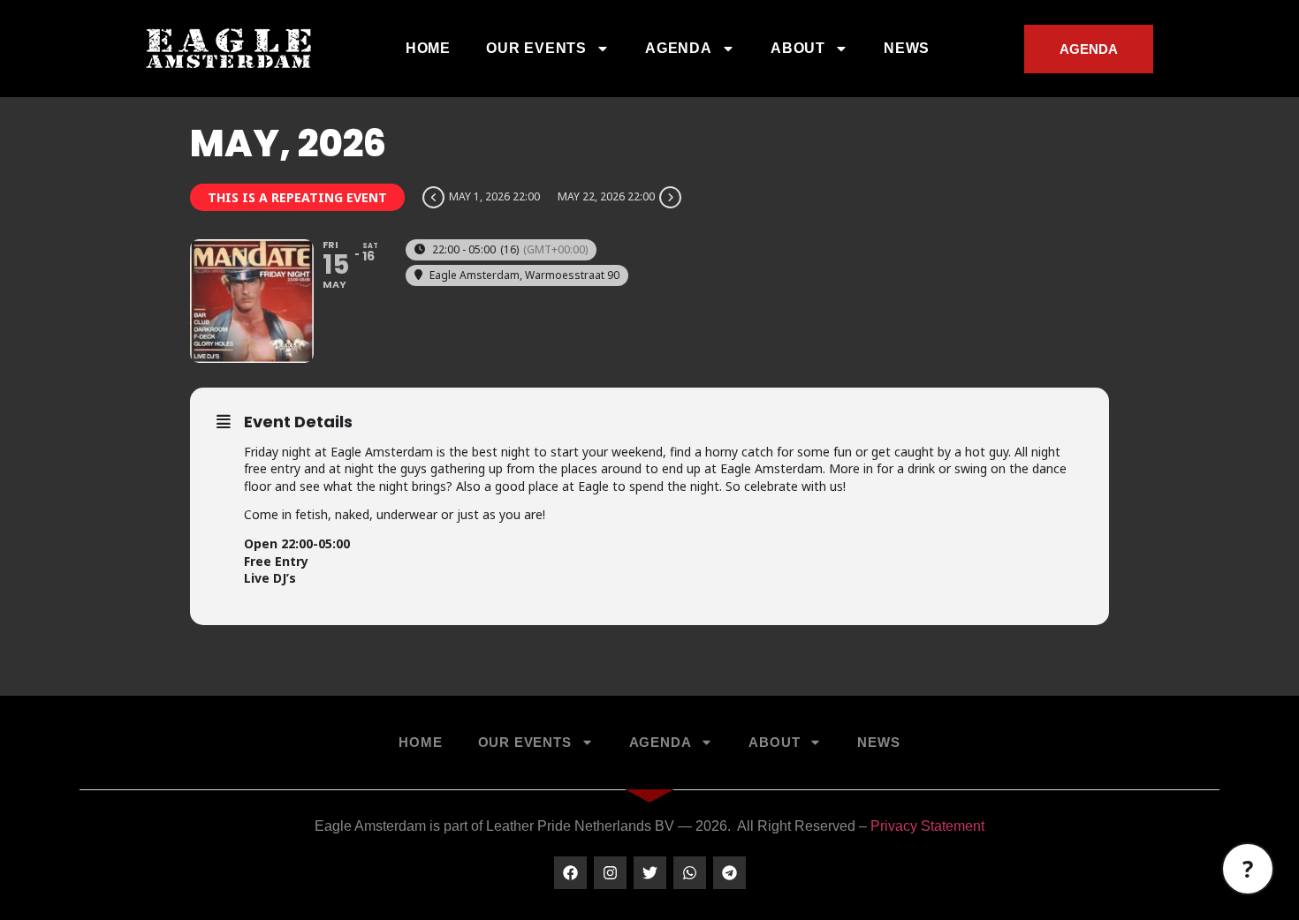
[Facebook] (570, 872)
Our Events (536, 48)
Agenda (678, 48)
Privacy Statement (927, 825)
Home (428, 48)
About (798, 48)
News (907, 48)
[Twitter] (650, 872)
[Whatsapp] (689, 872)
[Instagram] (610, 872)
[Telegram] (729, 872)
